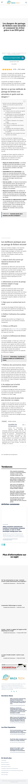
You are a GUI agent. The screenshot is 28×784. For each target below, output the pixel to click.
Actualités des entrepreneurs (10, 454)
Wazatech (4, 53)
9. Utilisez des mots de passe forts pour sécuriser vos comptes (15, 134)
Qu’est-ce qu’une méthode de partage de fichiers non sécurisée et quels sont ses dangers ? (13, 105)
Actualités (8, 53)
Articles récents (12, 421)
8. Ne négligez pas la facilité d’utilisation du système (15, 131)
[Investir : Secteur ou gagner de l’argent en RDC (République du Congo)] (14, 619)
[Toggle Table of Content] (23, 101)
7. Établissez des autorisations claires (14, 128)
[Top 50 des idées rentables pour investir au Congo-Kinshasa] (5, 742)
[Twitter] (25, 425)
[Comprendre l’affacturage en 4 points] (14, 595)
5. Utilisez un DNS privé (11, 123)
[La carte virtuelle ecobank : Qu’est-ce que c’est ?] (14, 644)
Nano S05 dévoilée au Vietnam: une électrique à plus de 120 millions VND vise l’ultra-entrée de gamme (18, 499)
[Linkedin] (14, 691)
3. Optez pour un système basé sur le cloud (14, 118)
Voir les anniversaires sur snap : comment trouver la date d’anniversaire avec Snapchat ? (13, 580)
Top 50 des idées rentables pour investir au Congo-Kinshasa (18, 740)
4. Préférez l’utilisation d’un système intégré (14, 121)
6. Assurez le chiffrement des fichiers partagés (15, 126)
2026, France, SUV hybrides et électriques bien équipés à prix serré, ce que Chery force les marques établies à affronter (17, 486)
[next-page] (4, 545)
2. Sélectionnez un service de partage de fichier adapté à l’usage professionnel (15, 115)
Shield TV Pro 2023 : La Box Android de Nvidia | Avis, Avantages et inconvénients (17, 749)
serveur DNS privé (16, 329)
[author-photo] (2, 583)
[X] (16, 691)
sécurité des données (8, 78)
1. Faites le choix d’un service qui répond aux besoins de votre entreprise (15, 112)
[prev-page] (2, 545)
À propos (4, 421)
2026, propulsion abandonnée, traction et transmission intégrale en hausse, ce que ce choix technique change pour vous (18, 473)
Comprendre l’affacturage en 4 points (11, 605)
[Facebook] (23, 425)
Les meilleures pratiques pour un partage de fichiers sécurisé (14, 108)
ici (19, 174)
